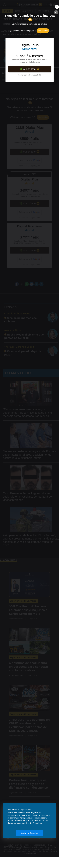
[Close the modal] (57, 7)
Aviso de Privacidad (33, 823)
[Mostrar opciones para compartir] (56, 12)
